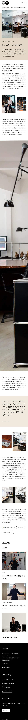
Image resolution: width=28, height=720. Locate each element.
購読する (5, 710)
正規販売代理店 (21, 527)
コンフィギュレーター (11, 511)
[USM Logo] (5, 3)
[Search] (22, 3)
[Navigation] (25, 3)
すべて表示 (4, 547)
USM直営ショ (21, 517)
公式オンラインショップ (11, 515)
